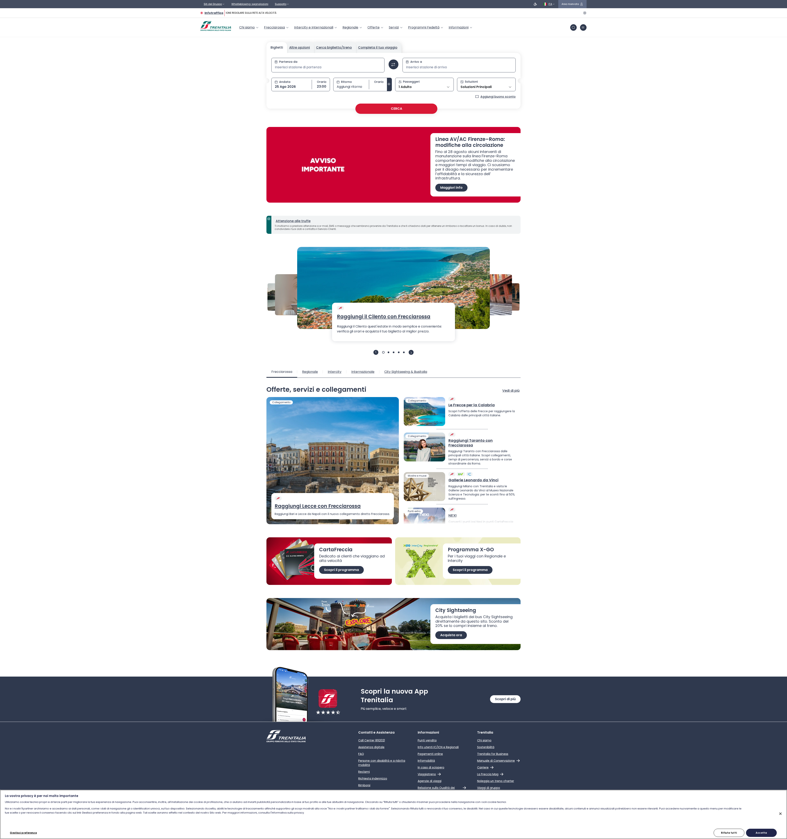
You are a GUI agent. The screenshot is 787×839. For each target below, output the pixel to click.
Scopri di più (505, 699)
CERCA (396, 108)
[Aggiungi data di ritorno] (389, 84)
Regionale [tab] (310, 371)
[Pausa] (584, 13)
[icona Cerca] (573, 27)
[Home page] (215, 26)
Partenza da (288, 62)
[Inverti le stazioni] (393, 64)
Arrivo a (416, 62)
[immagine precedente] (375, 352)
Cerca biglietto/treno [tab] (334, 47)
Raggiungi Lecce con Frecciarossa (318, 506)
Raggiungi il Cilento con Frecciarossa (383, 316)
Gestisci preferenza (23, 832)
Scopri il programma (341, 569)
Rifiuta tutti (729, 832)
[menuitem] (249, 27)
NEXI (452, 515)
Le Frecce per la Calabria (471, 405)
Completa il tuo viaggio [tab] (377, 47)
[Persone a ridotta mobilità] (535, 4)
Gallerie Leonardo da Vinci (473, 480)
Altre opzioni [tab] (299, 47)
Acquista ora (451, 635)
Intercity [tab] (334, 371)
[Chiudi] (780, 813)
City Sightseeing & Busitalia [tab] (405, 371)
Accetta (761, 832)
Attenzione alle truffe (293, 221)
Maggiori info (451, 187)
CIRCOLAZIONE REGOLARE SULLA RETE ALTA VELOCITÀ (238, 13)
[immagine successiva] (411, 352)
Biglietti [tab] (277, 47)
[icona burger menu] (583, 27)
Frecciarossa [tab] (281, 371)
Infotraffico (214, 13)
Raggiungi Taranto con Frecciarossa (470, 442)
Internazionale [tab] (362, 371)
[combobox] (328, 67)
